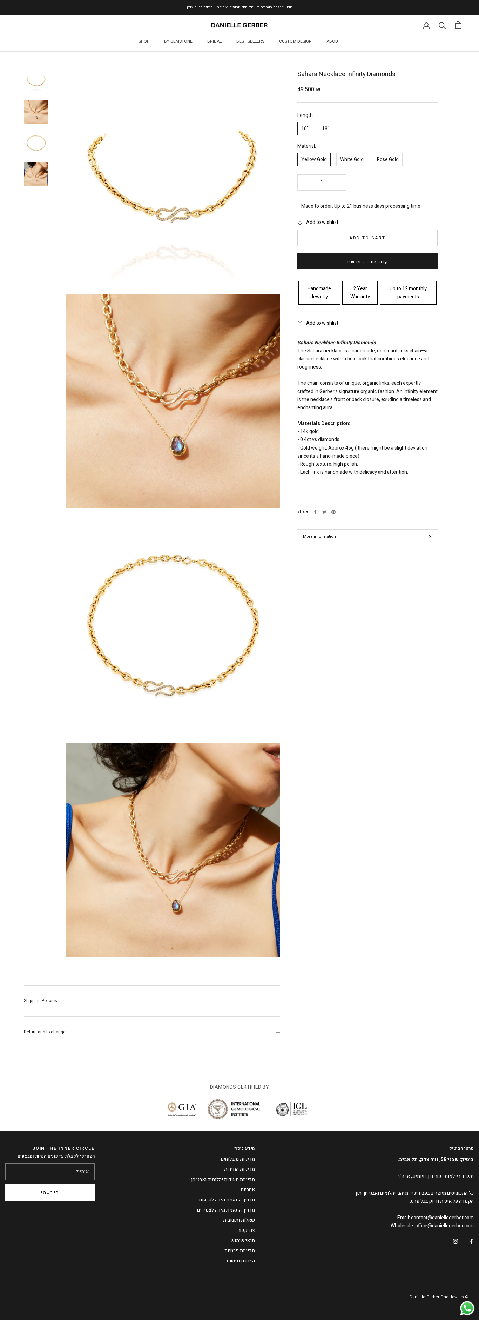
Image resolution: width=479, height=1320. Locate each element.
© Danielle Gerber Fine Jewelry (439, 1297)
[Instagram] (455, 1241)
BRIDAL (214, 41)
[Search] (442, 25)
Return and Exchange (45, 1032)
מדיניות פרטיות (239, 1250)
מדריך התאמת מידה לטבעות (227, 1199)
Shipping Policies (40, 1000)
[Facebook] (315, 512)
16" (305, 128)
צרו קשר (246, 1230)
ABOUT (333, 41)
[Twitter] (324, 512)
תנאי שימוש (243, 1240)
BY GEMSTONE (178, 41)
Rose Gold (388, 160)
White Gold (352, 160)
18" (325, 128)
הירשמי (50, 1192)
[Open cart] (458, 25)
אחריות (248, 1189)
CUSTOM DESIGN (295, 41)
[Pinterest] (333, 512)
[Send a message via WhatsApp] (467, 1308)
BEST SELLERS (250, 41)
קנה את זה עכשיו (368, 262)
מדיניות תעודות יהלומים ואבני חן (223, 1179)
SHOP (144, 41)
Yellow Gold (314, 160)
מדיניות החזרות (239, 1169)
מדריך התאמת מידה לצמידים (226, 1210)
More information (319, 536)
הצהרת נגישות (241, 1261)
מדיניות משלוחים (238, 1159)
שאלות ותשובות (239, 1220)
